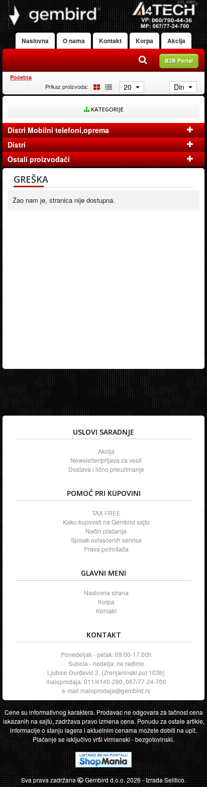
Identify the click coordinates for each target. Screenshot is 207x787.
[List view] (107, 86)
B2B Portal (179, 60)
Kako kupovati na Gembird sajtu (106, 521)
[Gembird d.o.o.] (103, 14)
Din (180, 87)
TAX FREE (106, 512)
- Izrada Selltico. (164, 779)
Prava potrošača (106, 549)
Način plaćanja (106, 531)
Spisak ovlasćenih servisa (106, 540)
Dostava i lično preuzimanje (106, 469)
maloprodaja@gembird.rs (115, 690)
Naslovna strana (106, 592)
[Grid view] (95, 86)
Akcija (176, 40)
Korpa (144, 40)
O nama (74, 40)
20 (129, 87)
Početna (21, 77)
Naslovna (35, 40)
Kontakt (110, 40)
